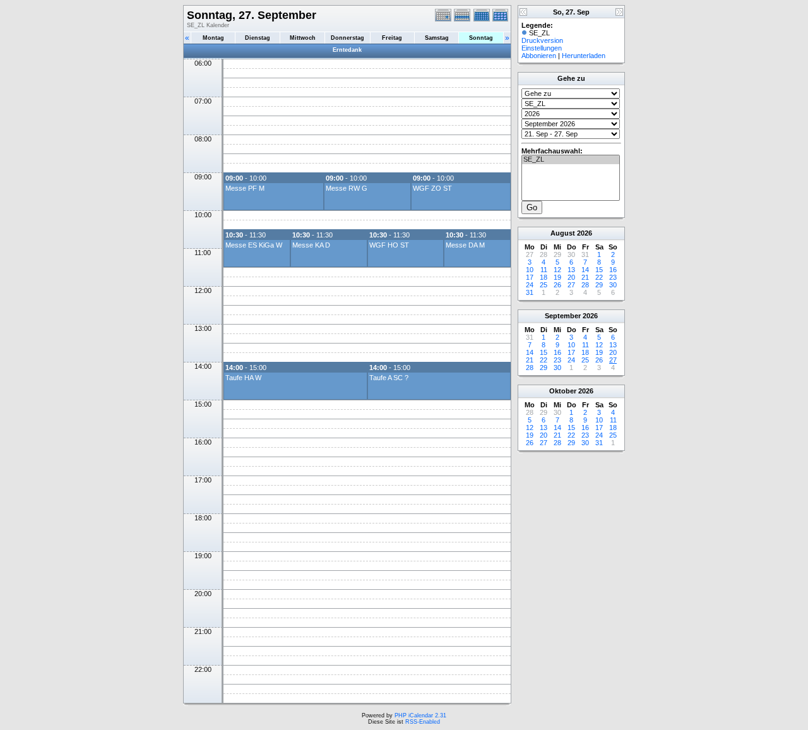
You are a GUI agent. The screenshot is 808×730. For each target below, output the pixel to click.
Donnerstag (347, 38)
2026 (584, 233)
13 (571, 269)
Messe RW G (346, 188)
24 (529, 285)
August (562, 233)
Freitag (392, 38)
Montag (213, 38)
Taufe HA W (243, 377)
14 (585, 269)
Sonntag (481, 38)
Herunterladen (583, 55)
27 (571, 285)
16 (613, 269)
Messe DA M (465, 245)
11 (543, 269)
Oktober (562, 391)
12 (557, 269)
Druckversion (542, 40)
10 (529, 269)
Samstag (437, 38)
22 (599, 277)
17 (529, 277)
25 (543, 285)
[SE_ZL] (570, 159)
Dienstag (257, 38)
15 (599, 269)
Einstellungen (541, 48)
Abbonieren (538, 55)
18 (543, 277)
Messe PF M (244, 188)
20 (571, 277)
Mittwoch (303, 38)
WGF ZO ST (432, 188)
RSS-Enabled (422, 722)
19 (557, 277)
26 (557, 285)
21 (585, 277)
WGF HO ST (389, 245)
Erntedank (347, 50)
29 (599, 285)
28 (585, 285)
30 (613, 285)
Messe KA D (311, 245)
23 (613, 277)
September (563, 316)
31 (529, 292)
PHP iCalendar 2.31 (420, 715)
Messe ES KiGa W (253, 245)
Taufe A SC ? (388, 377)
